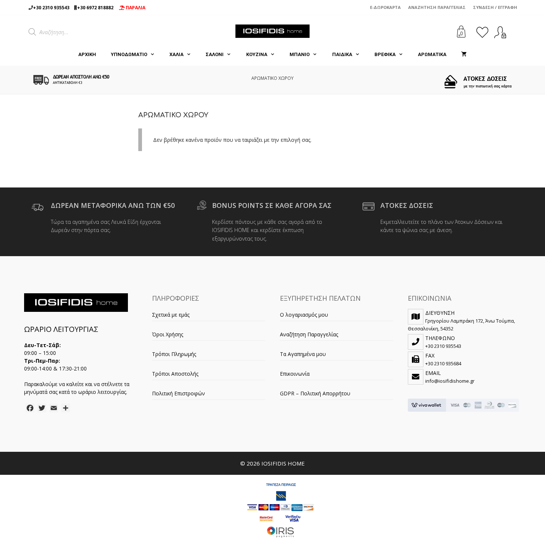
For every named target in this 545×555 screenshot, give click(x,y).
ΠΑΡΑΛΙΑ (135, 7)
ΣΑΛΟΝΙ (215, 54)
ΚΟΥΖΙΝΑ (256, 54)
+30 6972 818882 (95, 7)
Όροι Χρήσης (167, 334)
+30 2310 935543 (51, 7)
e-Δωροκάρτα (385, 7)
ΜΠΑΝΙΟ (300, 54)
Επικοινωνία (295, 373)
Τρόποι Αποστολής (175, 373)
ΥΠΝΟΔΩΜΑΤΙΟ (129, 54)
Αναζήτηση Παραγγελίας (437, 7)
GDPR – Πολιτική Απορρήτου (315, 393)
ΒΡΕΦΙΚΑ (385, 54)
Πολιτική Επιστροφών (178, 393)
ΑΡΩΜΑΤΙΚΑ (432, 54)
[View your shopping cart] (464, 54)
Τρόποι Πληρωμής (174, 354)
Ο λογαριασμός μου (304, 314)
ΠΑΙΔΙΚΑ (342, 54)
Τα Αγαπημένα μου (303, 354)
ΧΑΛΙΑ (176, 54)
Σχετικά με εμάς (170, 314)
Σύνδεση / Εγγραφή (495, 7)
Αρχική (87, 54)
